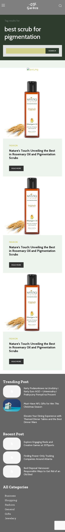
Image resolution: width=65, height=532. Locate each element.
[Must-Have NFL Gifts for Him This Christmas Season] (12, 405)
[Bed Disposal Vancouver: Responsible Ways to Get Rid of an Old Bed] (12, 471)
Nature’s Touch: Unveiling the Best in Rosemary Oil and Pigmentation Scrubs (32, 154)
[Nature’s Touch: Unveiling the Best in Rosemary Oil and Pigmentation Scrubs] (32, 109)
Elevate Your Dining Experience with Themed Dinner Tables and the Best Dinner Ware (43, 419)
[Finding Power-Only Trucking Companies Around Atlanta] (12, 457)
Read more (16, 168)
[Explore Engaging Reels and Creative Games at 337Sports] (12, 444)
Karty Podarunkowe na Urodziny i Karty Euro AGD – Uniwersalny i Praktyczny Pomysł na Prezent (41, 391)
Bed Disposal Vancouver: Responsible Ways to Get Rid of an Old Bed (42, 471)
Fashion (13, 146)
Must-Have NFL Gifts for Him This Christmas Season (41, 405)
